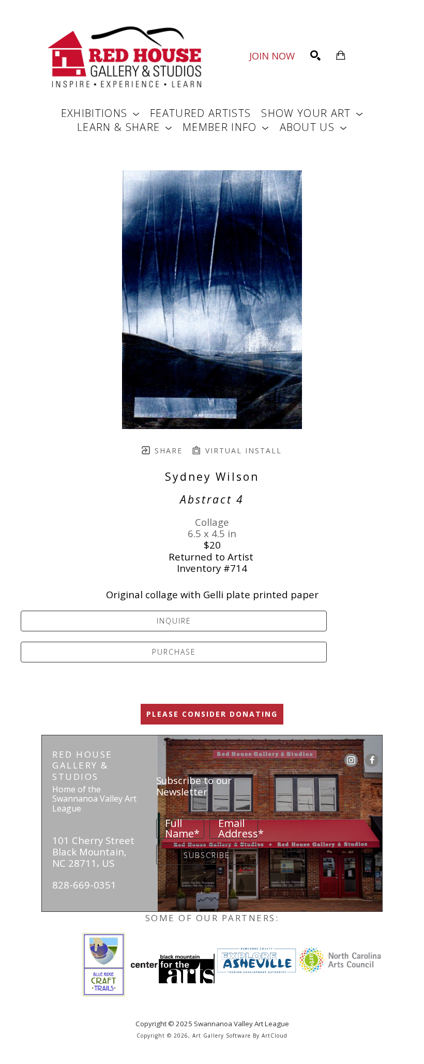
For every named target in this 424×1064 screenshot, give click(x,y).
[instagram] (351, 760)
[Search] (315, 55)
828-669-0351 (84, 884)
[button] (100, 113)
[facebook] (371, 760)
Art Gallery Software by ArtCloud (239, 1035)
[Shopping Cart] (340, 55)
